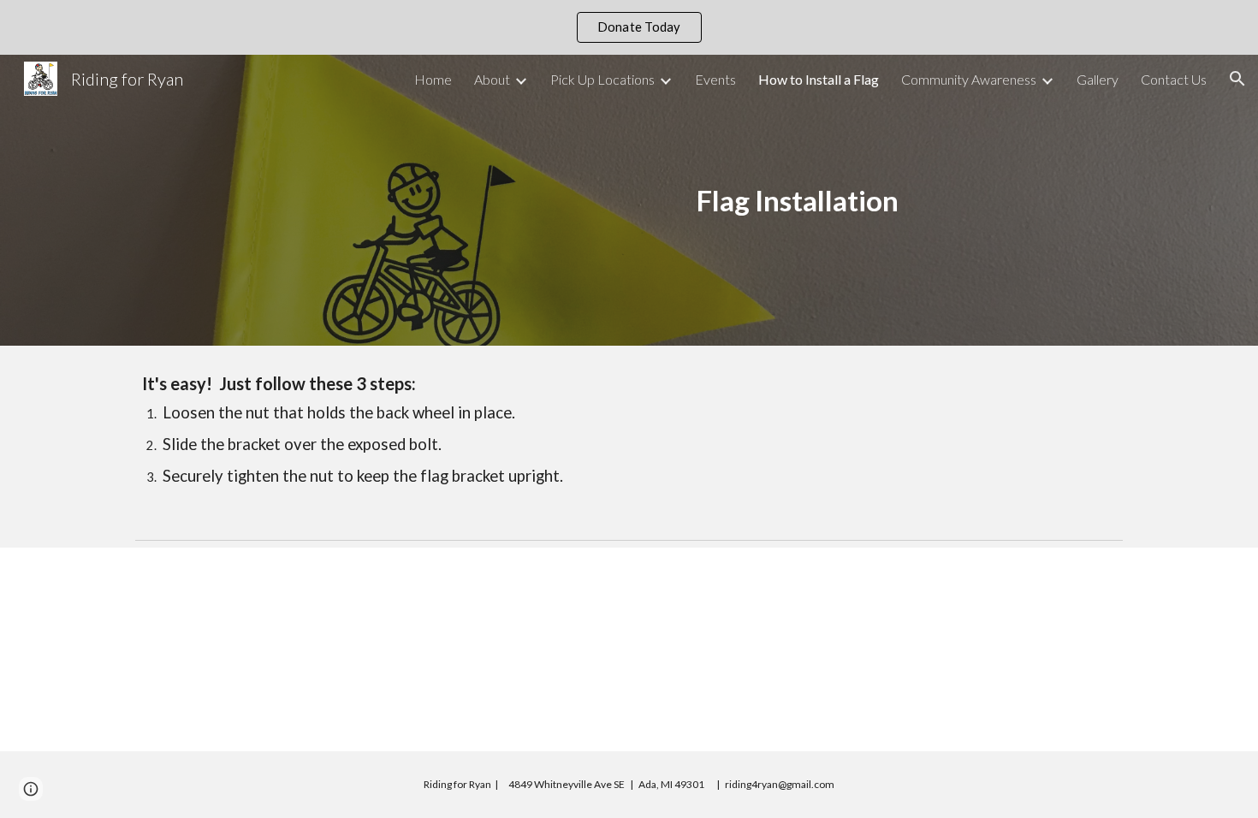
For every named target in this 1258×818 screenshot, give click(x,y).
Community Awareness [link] (968, 79)
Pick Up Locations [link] (602, 79)
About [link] (492, 79)
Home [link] (433, 79)
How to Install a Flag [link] (818, 79)
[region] (629, 27)
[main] (797, 200)
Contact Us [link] (1174, 79)
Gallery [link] (1098, 79)
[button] (1237, 78)
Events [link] (715, 79)
